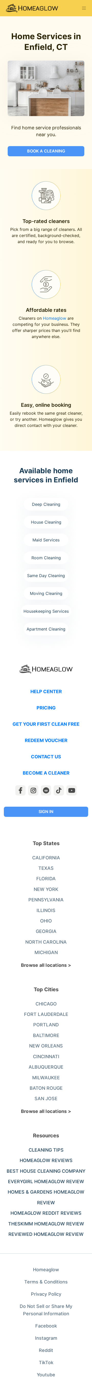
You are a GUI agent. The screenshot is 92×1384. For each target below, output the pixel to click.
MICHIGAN (46, 952)
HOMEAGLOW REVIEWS (46, 1160)
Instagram (46, 1338)
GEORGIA (46, 931)
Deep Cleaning (46, 504)
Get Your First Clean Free (46, 724)
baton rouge (46, 1088)
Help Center (46, 691)
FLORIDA (46, 878)
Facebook (46, 1326)
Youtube (46, 1374)
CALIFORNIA (46, 857)
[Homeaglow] (32, 8)
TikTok (46, 1362)
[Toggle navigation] (83, 8)
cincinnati (46, 1056)
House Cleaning (46, 522)
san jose (45, 1098)
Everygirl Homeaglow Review (46, 1181)
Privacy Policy (46, 1294)
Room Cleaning (46, 557)
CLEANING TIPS (46, 1150)
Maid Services (46, 539)
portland (46, 1024)
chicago (46, 1003)
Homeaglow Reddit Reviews (46, 1213)
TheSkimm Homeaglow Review (46, 1223)
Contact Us (46, 756)
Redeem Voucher (46, 740)
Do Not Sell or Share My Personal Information (46, 1310)
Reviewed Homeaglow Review (46, 1234)
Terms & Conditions (46, 1281)
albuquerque (46, 1067)
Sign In (46, 811)
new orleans (46, 1046)
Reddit (46, 1350)
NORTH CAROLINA (46, 942)
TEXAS (46, 868)
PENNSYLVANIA (46, 899)
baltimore (46, 1035)
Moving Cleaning (46, 593)
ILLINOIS (46, 910)
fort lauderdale (46, 1014)
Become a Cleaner (46, 773)
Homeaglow (54, 318)
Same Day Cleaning (46, 575)
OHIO (46, 921)
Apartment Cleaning (46, 629)
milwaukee (46, 1077)
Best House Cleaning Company (46, 1171)
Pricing (46, 707)
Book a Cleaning (46, 150)
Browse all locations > (46, 965)
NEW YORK (46, 889)
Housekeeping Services (46, 611)
